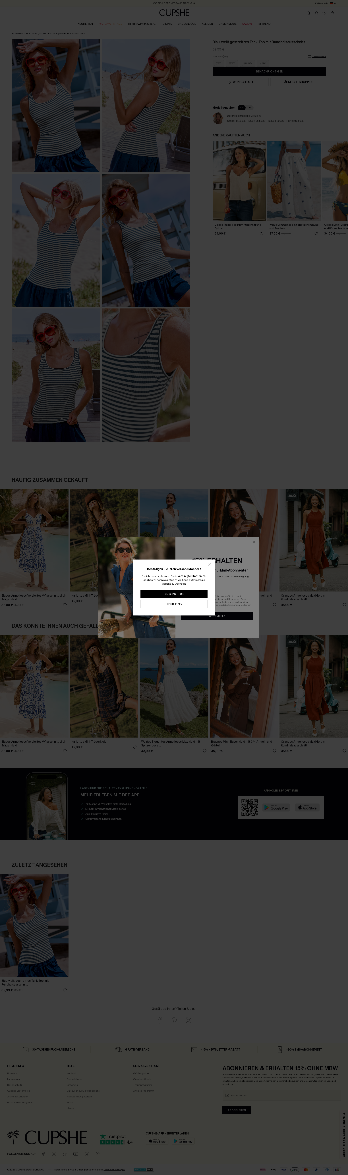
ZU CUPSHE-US (174, 594)
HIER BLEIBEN (174, 604)
